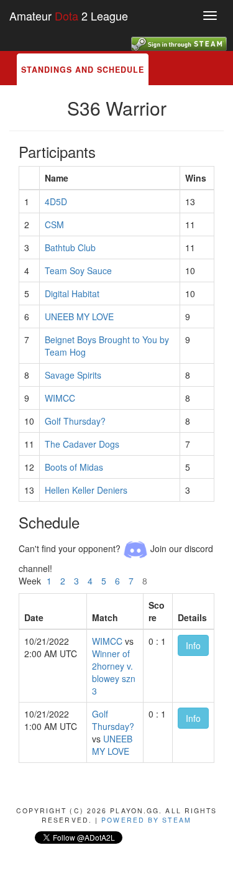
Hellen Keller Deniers (86, 490)
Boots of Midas (74, 467)
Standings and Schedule (82, 69)
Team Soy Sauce (78, 270)
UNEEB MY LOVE (79, 316)
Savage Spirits (73, 375)
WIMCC (60, 398)
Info (193, 645)
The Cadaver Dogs (82, 444)
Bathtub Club (70, 247)
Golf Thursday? (75, 421)
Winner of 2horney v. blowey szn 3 (113, 672)
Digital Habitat (72, 293)
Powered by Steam (146, 819)
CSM (54, 224)
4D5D (56, 201)
